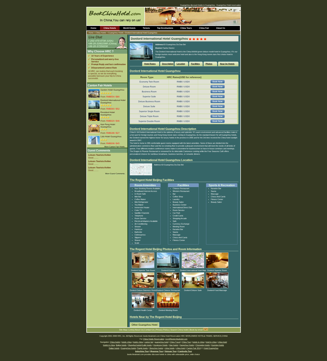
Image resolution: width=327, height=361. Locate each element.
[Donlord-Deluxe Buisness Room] (143, 287)
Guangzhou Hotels (116, 33)
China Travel (175, 342)
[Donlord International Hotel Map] (193, 267)
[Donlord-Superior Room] (217, 267)
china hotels (170, 348)
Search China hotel (179, 330)
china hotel (222, 342)
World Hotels (129, 28)
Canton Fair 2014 (193, 348)
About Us (220, 28)
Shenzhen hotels (156, 348)
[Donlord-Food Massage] (217, 287)
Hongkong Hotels (160, 345)
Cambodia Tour (185, 351)
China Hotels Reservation (153, 339)
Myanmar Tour (156, 351)
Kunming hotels (217, 345)
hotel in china (211, 342)
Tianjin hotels (142, 348)
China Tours (186, 28)
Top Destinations (165, 28)
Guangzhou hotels (128, 348)
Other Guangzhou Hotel (144, 324)
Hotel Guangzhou (211, 348)
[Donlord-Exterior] (168, 267)
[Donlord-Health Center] (143, 307)
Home (93, 28)
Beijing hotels (121, 345)
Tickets (146, 28)
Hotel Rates (150, 64)
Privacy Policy (162, 330)
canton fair (148, 342)
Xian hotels (173, 345)
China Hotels (110, 28)
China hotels (115, 342)
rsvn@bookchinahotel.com (176, 339)
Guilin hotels (147, 345)
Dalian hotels (114, 348)
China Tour (186, 342)
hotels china (126, 342)
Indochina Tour (142, 351)
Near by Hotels (227, 64)
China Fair (204, 28)
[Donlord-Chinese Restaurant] (168, 287)
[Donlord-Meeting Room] (168, 307)
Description (167, 64)
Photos (209, 64)
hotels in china (198, 342)
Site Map (123, 330)
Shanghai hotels (134, 345)
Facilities (195, 64)
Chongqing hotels (203, 345)
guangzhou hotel (161, 342)
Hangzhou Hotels (187, 345)
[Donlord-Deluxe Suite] (193, 287)
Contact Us (149, 330)
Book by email (196, 330)
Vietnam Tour (171, 351)
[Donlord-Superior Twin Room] (143, 267)
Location (181, 64)
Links (131, 330)
